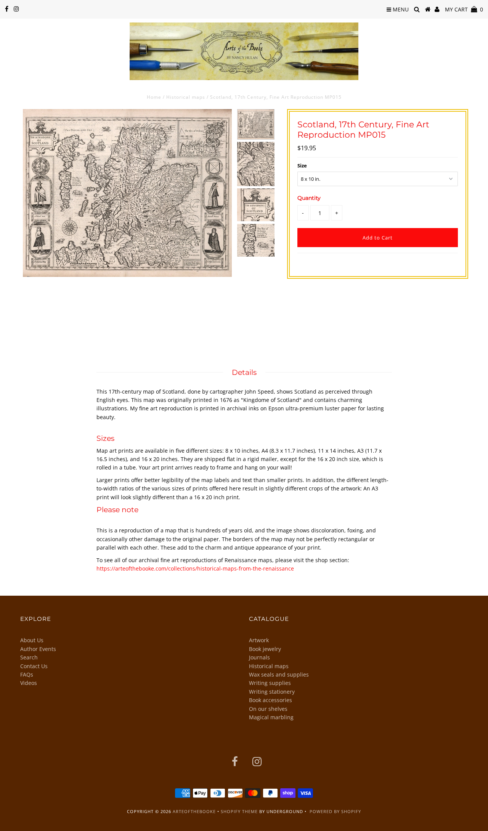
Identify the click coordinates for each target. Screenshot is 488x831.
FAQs (26, 674)
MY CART (464, 9)
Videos (28, 682)
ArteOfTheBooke (194, 811)
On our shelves (268, 708)
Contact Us (34, 666)
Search (29, 657)
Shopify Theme (239, 811)
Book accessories (270, 700)
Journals (259, 657)
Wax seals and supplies (279, 674)
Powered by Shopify (335, 811)
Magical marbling (271, 717)
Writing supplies (270, 682)
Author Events (38, 649)
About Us (31, 640)
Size (302, 165)
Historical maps (185, 97)
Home (154, 97)
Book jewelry (265, 649)
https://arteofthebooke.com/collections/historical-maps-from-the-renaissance (195, 568)
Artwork (259, 640)
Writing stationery (272, 691)
